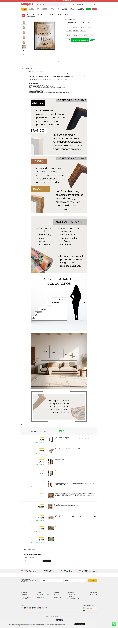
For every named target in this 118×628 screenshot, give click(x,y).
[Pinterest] (96, 595)
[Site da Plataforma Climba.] (59, 619)
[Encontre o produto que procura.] (63, 4)
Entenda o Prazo (40, 597)
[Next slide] (24, 50)
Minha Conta (57, 596)
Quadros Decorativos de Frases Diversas (55, 12)
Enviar (47, 560)
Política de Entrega (25, 597)
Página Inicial (23, 12)
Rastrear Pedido (58, 597)
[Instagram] (92, 595)
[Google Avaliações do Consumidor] (92, 608)
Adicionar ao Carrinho (81, 40)
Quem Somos (24, 594)
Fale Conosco (24, 598)
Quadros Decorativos (31, 12)
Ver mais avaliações (59, 545)
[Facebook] (90, 595)
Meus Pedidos (57, 594)
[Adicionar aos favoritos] (30, 19)
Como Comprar (40, 596)
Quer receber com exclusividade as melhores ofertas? (29, 581)
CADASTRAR (92, 580)
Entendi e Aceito (80, 624)
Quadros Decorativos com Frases (41, 12)
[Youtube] (94, 595)
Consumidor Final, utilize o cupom (58, 0)
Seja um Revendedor (26, 600)
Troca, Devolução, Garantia (43, 594)
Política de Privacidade (24, 625)
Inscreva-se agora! (25, 579)
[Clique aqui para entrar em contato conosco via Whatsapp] (114, 624)
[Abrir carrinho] (94, 4)
